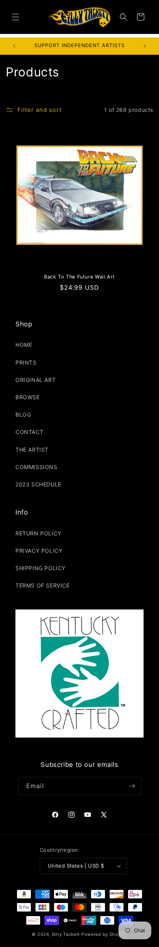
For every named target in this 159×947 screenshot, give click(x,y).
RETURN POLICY (38, 533)
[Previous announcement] (14, 45)
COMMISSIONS (36, 467)
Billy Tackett (66, 934)
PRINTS (26, 362)
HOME (23, 344)
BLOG (23, 414)
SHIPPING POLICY (40, 568)
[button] (15, 16)
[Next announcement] (144, 45)
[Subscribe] (132, 786)
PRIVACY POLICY (38, 550)
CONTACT (29, 432)
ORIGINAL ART (35, 379)
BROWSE (27, 397)
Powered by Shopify (104, 934)
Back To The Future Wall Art (79, 277)
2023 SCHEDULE (38, 484)
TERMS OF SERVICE (42, 585)
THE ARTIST (32, 449)
